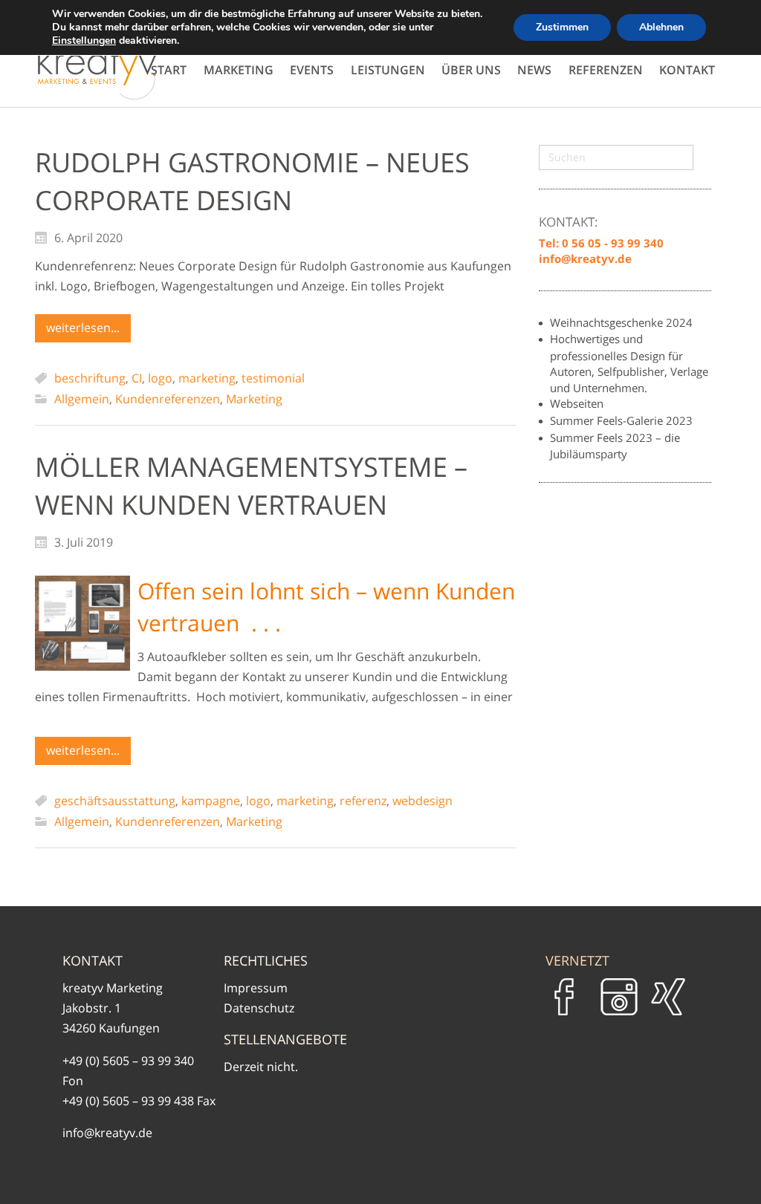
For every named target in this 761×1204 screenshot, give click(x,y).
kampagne (210, 801)
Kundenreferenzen (167, 399)
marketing (207, 378)
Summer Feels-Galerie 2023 (621, 420)
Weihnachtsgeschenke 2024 (621, 322)
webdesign (422, 801)
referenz (363, 801)
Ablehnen (661, 27)
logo (160, 378)
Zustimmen (562, 27)
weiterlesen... (83, 327)
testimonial (273, 378)
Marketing (254, 399)
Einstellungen (84, 41)
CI (137, 378)
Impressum (256, 988)
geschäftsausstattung (114, 801)
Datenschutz (259, 1008)
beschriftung (90, 378)
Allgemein (81, 399)
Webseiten (576, 403)
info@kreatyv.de (107, 1133)
